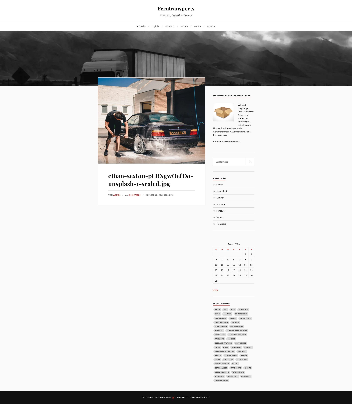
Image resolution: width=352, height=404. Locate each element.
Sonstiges (221, 210)
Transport (170, 26)
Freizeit (231, 339)
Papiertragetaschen (224, 351)
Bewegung (243, 310)
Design (233, 318)
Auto (217, 310)
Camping (227, 314)
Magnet (248, 347)
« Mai (215, 289)
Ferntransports (176, 8)
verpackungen (222, 372)
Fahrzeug (219, 339)
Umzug (248, 368)
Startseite (141, 26)
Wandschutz (238, 372)
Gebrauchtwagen (223, 343)
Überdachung (221, 380)
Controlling (241, 314)
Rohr (217, 360)
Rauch (218, 355)
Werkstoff (232, 376)
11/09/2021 (135, 195)
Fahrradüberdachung (237, 330)
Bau (225, 310)
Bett (233, 310)
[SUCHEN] (250, 162)
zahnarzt (246, 376)
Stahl (235, 364)
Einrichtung (221, 326)
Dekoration (220, 318)
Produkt (242, 351)
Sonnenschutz (222, 364)
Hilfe (225, 347)
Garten (197, 26)
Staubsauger (221, 368)
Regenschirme (231, 355)
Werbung (219, 376)
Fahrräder (220, 334)
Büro (217, 314)
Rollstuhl (228, 360)
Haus (217, 347)
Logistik (155, 26)
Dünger (235, 322)
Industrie (236, 347)
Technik (184, 26)
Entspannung (236, 326)
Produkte (211, 26)
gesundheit (221, 191)
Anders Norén (203, 398)
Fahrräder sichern (237, 334)
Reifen (244, 355)
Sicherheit (242, 360)
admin (116, 195)
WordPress (165, 398)
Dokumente (245, 318)
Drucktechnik (222, 322)
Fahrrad (219, 330)
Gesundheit (240, 343)
